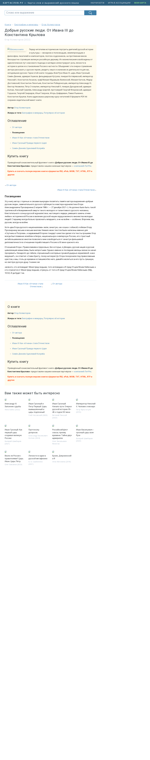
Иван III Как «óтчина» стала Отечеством (30, 137)
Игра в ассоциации (119, 3)
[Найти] (90, 12)
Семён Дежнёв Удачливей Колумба (28, 148)
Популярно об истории (54, 113)
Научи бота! (97, 3)
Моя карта (140, 3)
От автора (17, 127)
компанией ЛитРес (82, 166)
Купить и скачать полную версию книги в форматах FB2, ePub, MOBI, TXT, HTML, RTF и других (50, 173)
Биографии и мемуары (32, 113)
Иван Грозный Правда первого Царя (29, 143)
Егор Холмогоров (22, 107)
